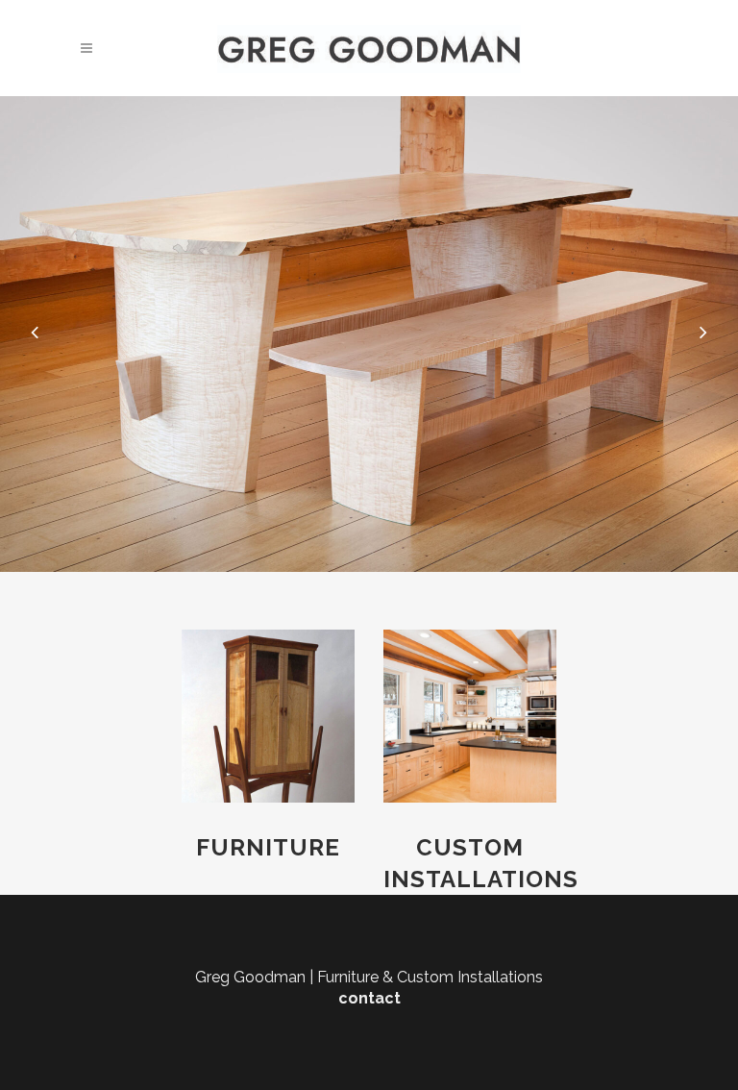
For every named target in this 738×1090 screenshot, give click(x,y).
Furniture (268, 847)
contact (369, 998)
